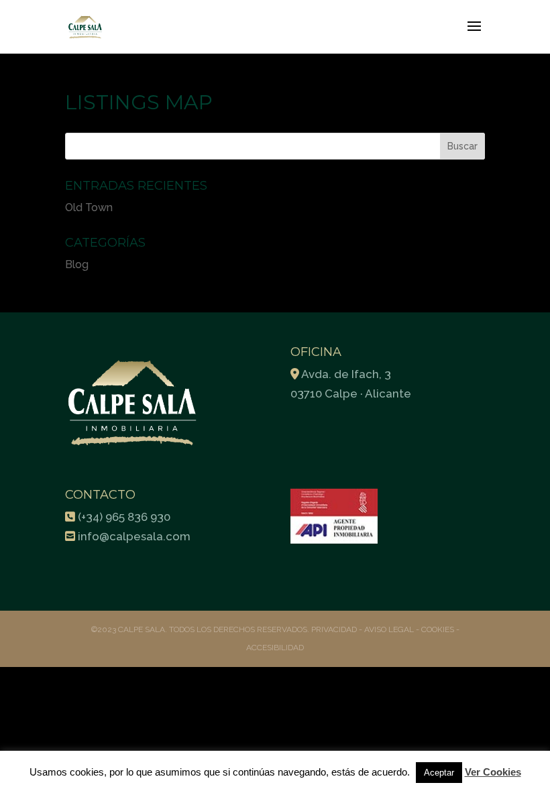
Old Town (89, 207)
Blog (77, 264)
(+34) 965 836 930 (124, 517)
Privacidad (335, 629)
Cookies (437, 629)
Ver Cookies (493, 772)
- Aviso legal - (389, 629)
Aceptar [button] (439, 773)
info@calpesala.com (134, 536)
